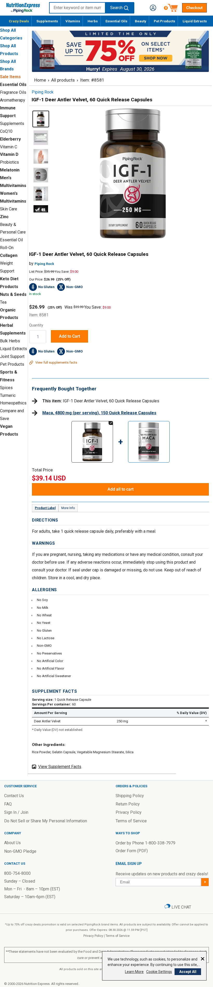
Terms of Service (117, 936)
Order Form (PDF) (132, 850)
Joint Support (12, 356)
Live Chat (180, 907)
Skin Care (8, 208)
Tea (3, 302)
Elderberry (10, 139)
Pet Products (164, 21)
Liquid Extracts (195, 21)
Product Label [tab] (45, 508)
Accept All (187, 972)
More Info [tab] (68, 508)
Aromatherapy (12, 100)
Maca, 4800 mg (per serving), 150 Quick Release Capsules (99, 412)
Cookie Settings (159, 972)
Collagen (8, 255)
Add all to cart (121, 489)
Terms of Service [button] (131, 820)
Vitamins (72, 21)
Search (116, 7)
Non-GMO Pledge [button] (20, 851)
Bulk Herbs (10, 340)
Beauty (140, 21)
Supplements (47, 21)
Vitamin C (8, 146)
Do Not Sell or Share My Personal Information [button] (45, 820)
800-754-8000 (17, 873)
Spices (6, 387)
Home (40, 80)
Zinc (4, 216)
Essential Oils (116, 21)
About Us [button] (12, 842)
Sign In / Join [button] (16, 812)
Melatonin (9, 170)
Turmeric (8, 395)
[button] (153, 8)
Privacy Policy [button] (129, 812)
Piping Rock (44, 264)
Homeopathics (13, 403)
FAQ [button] (8, 804)
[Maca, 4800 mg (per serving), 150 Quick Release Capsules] (148, 426)
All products (63, 80)
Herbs (93, 21)
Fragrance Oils (13, 92)
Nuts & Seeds (13, 294)
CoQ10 (6, 131)
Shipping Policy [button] (130, 795)
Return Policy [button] (128, 804)
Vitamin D (9, 154)
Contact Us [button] (14, 795)
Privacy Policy (93, 936)
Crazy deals (19, 21)
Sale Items (10, 76)
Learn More (134, 972)
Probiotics (9, 162)
